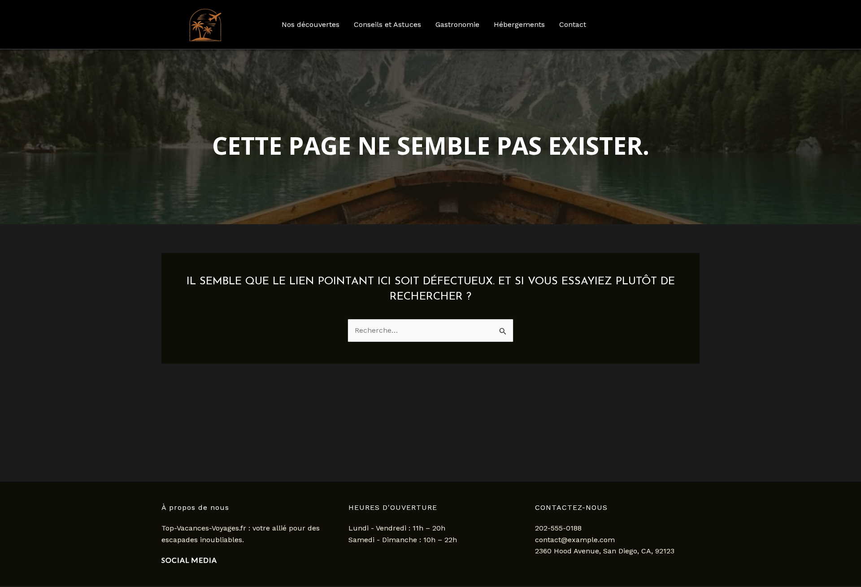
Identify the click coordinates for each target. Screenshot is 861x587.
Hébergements (519, 24)
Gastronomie (457, 24)
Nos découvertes (310, 24)
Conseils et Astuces (387, 24)
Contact (572, 24)
